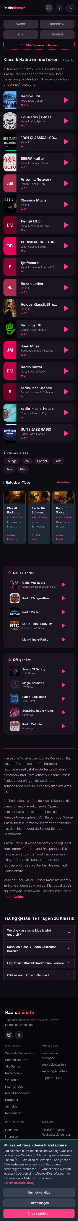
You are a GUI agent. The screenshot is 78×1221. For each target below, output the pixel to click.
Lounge (11, 461)
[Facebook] (19, 1035)
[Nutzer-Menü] (70, 8)
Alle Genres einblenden (41, 45)
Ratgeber (11, 1100)
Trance (57, 34)
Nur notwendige (39, 1192)
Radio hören (13, 1073)
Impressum (12, 1136)
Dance (21, 24)
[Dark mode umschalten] (59, 8)
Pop (9, 469)
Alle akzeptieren (39, 1213)
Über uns (11, 1130)
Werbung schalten (54, 1071)
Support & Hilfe (52, 1078)
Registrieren (13, 1113)
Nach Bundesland (17, 1093)
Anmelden (12, 1106)
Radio (14, 7)
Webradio (11, 1080)
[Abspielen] (66, 100)
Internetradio (14, 1086)
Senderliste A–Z (16, 1060)
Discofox (57, 24)
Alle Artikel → (64, 482)
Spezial (42, 461)
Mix (21, 34)
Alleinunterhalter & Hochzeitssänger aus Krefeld (56, 1134)
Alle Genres (13, 1066)
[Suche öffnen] (49, 8)
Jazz (58, 461)
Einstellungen (39, 1203)
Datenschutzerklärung (18, 1183)
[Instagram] (9, 1035)
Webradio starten (54, 1064)
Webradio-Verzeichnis (20, 1053)
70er (23, 469)
